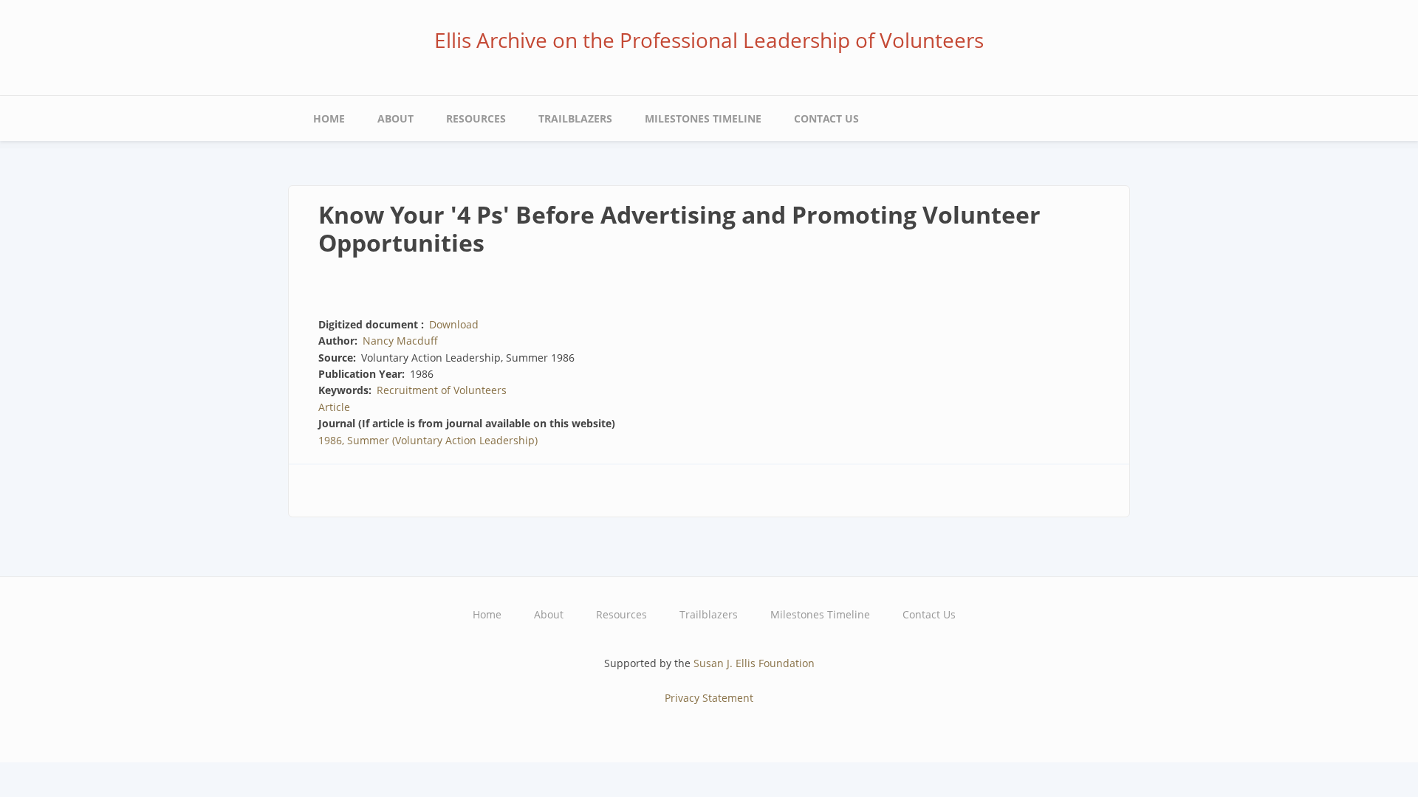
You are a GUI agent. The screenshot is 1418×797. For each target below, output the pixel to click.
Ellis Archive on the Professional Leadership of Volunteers (709, 40)
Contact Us (826, 118)
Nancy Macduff (400, 341)
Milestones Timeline (703, 118)
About (395, 118)
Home (329, 118)
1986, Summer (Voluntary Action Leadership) (428, 440)
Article (334, 407)
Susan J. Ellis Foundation (754, 663)
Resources (476, 118)
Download (454, 324)
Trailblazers (575, 118)
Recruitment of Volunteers (442, 390)
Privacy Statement (709, 698)
